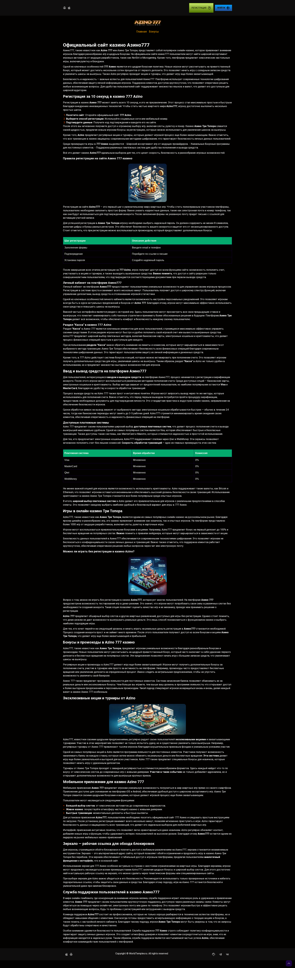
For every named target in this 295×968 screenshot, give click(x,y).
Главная (141, 31)
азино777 (163, 54)
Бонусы (154, 31)
